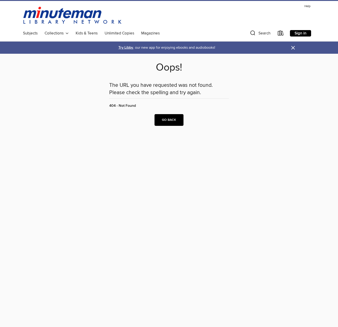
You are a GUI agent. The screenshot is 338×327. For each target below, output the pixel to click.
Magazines (150, 33)
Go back (169, 120)
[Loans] (281, 34)
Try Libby (125, 47)
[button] (260, 34)
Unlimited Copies (119, 33)
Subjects (30, 33)
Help (307, 6)
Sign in (300, 33)
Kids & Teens (87, 33)
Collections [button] (55, 33)
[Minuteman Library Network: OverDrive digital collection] (73, 15)
